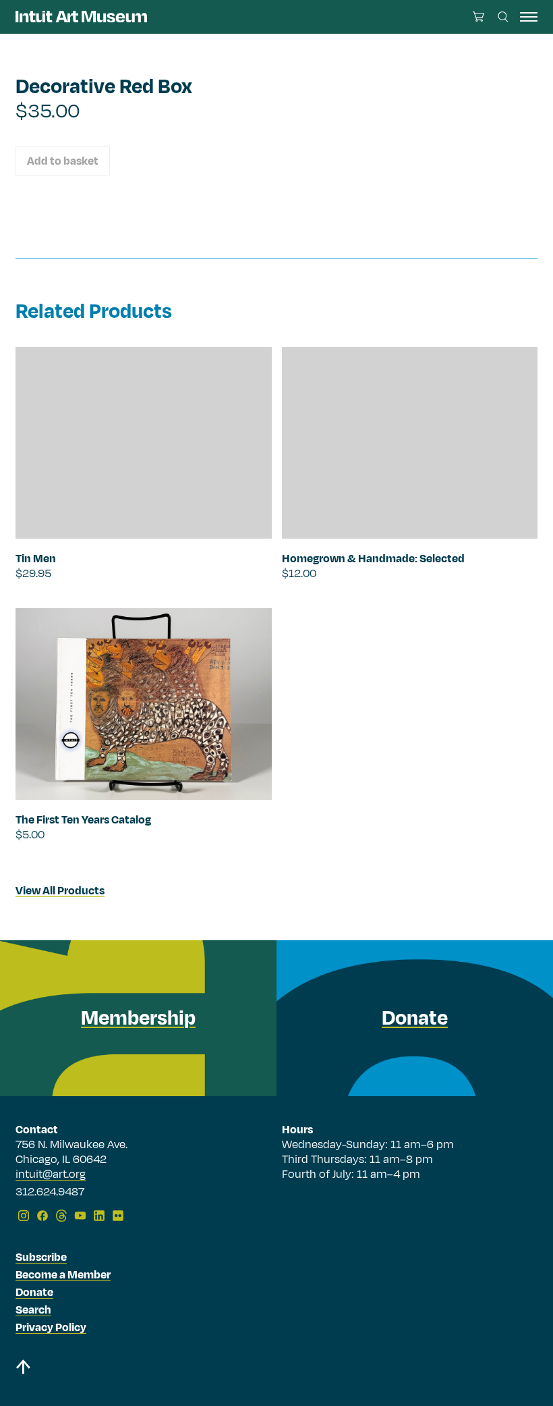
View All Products (60, 891)
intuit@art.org (51, 1174)
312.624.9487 (50, 1192)
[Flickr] (118, 1216)
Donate (34, 1293)
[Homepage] (81, 16)
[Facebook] (42, 1216)
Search (33, 1310)
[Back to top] (23, 1369)
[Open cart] (478, 16)
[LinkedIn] (99, 1216)
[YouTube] (80, 1216)
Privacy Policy (51, 1328)
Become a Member (63, 1275)
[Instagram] (24, 1216)
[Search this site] (503, 16)
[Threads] (61, 1216)
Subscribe (41, 1257)
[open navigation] (528, 16)
